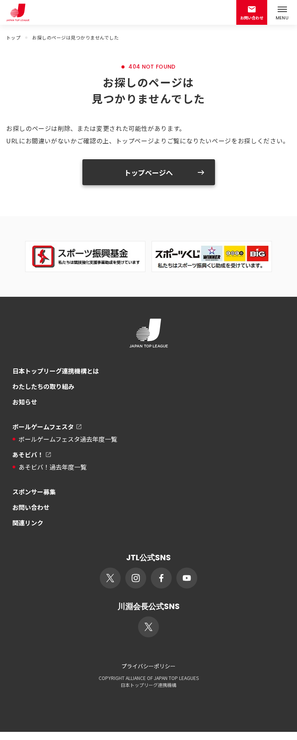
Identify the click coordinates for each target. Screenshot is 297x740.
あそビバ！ (27, 454)
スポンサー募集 (34, 491)
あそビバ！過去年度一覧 (53, 467)
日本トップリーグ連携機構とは (55, 370)
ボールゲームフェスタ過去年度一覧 (68, 439)
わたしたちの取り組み (43, 386)
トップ (13, 37)
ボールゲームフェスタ (43, 426)
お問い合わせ (31, 507)
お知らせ (24, 401)
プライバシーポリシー (148, 666)
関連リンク (27, 522)
